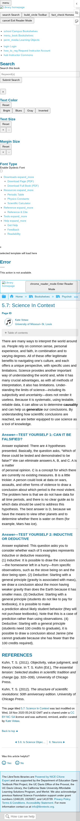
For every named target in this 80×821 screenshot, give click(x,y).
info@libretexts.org (42, 806)
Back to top (8, 731)
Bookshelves (42, 296)
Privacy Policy (62, 799)
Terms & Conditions (13, 802)
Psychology (68, 296)
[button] (13, 229)
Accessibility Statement (39, 802)
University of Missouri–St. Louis (33, 324)
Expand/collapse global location (76, 295)
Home (19, 296)
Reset (5, 105)
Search (7, 817)
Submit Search (11, 79)
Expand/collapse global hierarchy (6, 296)
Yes (9, 763)
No (22, 763)
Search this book (10, 68)
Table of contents (18, 332)
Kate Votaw (21, 320)
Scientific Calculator (19, 203)
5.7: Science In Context (35, 708)
